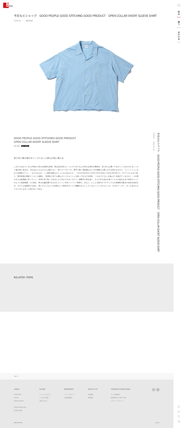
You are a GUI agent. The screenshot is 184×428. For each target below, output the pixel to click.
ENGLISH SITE (18, 422)
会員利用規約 (68, 397)
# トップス (113, 295)
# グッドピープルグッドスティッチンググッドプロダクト (74, 295)
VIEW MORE (151, 324)
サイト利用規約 (115, 394)
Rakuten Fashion (19, 401)
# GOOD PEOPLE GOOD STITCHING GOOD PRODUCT (33, 295)
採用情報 (90, 397)
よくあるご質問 (43, 397)
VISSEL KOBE (18, 410)
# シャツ (100, 295)
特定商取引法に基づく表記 (118, 397)
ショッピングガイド (45, 394)
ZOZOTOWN (17, 394)
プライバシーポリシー (117, 401)
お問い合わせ (43, 401)
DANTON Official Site (20, 407)
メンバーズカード (69, 394)
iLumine (16, 397)
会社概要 (90, 394)
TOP (15, 376)
